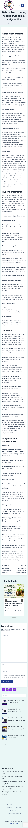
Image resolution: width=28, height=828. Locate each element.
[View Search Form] (22, 5)
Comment (5, 635)
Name (4, 657)
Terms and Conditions (14, 813)
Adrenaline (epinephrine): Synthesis (6, 569)
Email (4, 664)
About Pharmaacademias (14, 805)
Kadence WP (14, 823)
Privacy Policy (14, 810)
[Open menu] (19, 5)
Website (4, 671)
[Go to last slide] (6, 600)
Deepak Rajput (6, 23)
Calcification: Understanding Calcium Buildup (21, 569)
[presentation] (14, 591)
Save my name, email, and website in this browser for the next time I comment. (14, 676)
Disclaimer (18, 807)
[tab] (12, 617)
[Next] (22, 600)
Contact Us (10, 807)
